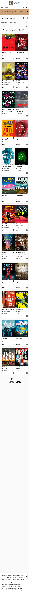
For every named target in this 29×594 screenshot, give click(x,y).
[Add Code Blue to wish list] (13, 345)
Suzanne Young (20, 225)
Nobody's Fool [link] (19, 309)
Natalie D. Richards (21, 54)
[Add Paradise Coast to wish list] (27, 230)
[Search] (2, 8)
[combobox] (11, 7)
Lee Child (5, 139)
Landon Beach (20, 111)
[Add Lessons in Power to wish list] (13, 116)
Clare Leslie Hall (7, 82)
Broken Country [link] (6, 81)
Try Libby (4, 11)
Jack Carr (5, 368)
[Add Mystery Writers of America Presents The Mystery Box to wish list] (27, 259)
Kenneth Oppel (7, 54)
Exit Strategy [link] (5, 138)
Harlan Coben (20, 311)
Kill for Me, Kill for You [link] (7, 309)
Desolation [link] (18, 281)
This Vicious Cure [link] (20, 166)
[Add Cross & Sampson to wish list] (13, 230)
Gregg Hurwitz (6, 254)
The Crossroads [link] (20, 195)
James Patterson (7, 225)
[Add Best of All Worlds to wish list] (13, 59)
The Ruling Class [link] (20, 81)
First (12, 382)
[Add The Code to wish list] (13, 287)
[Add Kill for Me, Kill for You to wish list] (13, 316)
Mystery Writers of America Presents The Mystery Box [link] (21, 252)
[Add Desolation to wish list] (27, 287)
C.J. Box (18, 197)
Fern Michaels (6, 340)
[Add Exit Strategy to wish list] (13, 144)
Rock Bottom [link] (19, 338)
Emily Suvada (20, 139)
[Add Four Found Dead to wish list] (27, 59)
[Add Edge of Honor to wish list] (27, 373)
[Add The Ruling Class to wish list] (27, 87)
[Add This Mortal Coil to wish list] (27, 144)
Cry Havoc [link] (4, 366)
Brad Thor (19, 368)
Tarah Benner (19, 282)
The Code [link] (4, 281)
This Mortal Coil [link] (20, 138)
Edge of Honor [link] (19, 366)
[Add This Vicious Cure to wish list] (27, 173)
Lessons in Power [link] (6, 109)
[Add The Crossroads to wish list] (27, 202)
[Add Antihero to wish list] (13, 259)
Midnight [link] (4, 195)
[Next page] (19, 379)
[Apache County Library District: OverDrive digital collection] (14, 3)
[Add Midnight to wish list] (13, 202)
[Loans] (23, 8)
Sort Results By (4, 22)
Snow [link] (17, 109)
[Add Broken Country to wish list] (13, 87)
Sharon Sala (6, 197)
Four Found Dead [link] (20, 52)
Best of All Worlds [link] (6, 52)
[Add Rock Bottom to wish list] (27, 345)
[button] (24, 18)
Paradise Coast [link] (19, 223)
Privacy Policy (15, 577)
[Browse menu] (26, 8)
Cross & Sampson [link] (6, 223)
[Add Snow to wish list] (27, 116)
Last (18, 382)
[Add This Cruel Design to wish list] (13, 173)
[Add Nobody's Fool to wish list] (27, 316)
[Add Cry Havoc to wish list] (13, 373)
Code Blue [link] (4, 338)
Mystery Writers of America (22, 254)
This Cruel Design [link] (6, 166)
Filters (3, 26)
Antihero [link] (4, 252)
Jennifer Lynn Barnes (21, 82)
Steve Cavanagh (7, 311)
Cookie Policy (18, 590)
